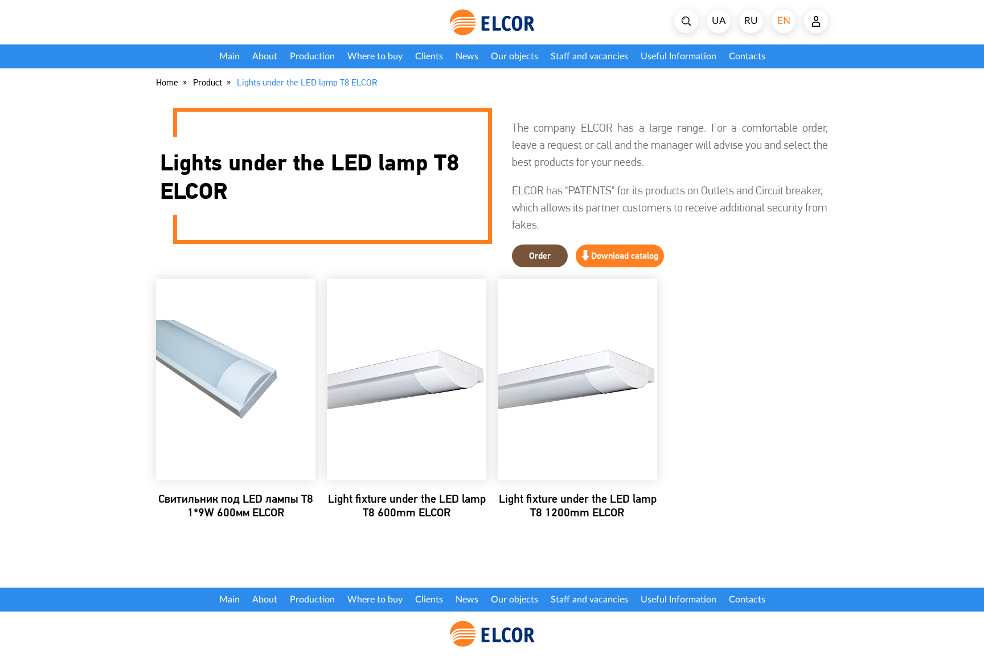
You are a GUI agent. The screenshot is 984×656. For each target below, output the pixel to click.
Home (167, 83)
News (467, 56)
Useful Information (678, 56)
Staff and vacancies (589, 56)
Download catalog (624, 255)
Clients (429, 56)
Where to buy (375, 56)
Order (540, 255)
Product (207, 83)
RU (751, 21)
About (264, 56)
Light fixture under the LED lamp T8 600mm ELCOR (407, 505)
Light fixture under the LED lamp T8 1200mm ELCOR (578, 505)
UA (719, 21)
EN (783, 21)
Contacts (747, 56)
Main (229, 56)
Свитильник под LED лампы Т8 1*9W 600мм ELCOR (235, 505)
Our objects (514, 56)
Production (312, 56)
